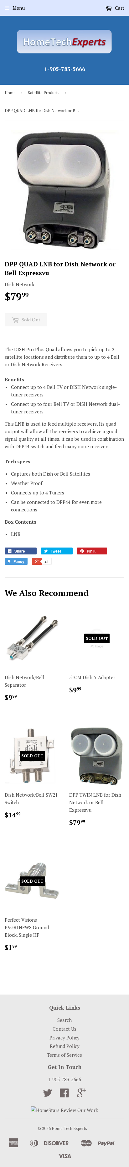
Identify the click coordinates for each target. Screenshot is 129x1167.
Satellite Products (43, 92)
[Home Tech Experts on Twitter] (47, 1095)
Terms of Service (64, 1055)
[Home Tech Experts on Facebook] (64, 1095)
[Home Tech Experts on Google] (81, 1095)
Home (10, 92)
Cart (119, 8)
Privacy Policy (64, 1037)
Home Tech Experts (69, 1128)
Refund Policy (65, 1046)
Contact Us (64, 1029)
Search (64, 1020)
